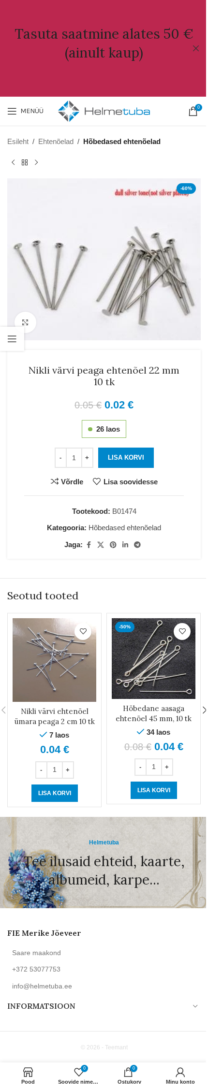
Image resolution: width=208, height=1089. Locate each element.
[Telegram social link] (137, 545)
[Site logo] (104, 110)
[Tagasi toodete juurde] (24, 163)
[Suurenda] (25, 323)
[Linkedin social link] (125, 545)
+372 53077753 (36, 969)
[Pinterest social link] (113, 545)
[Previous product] (13, 163)
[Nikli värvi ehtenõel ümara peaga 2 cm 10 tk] (54, 660)
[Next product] (36, 163)
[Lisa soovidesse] (82, 631)
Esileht (18, 141)
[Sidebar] (12, 339)
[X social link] (100, 545)
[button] (54, 793)
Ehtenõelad (56, 141)
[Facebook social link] (88, 545)
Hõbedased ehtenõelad (122, 141)
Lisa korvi (126, 457)
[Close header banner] (196, 48)
